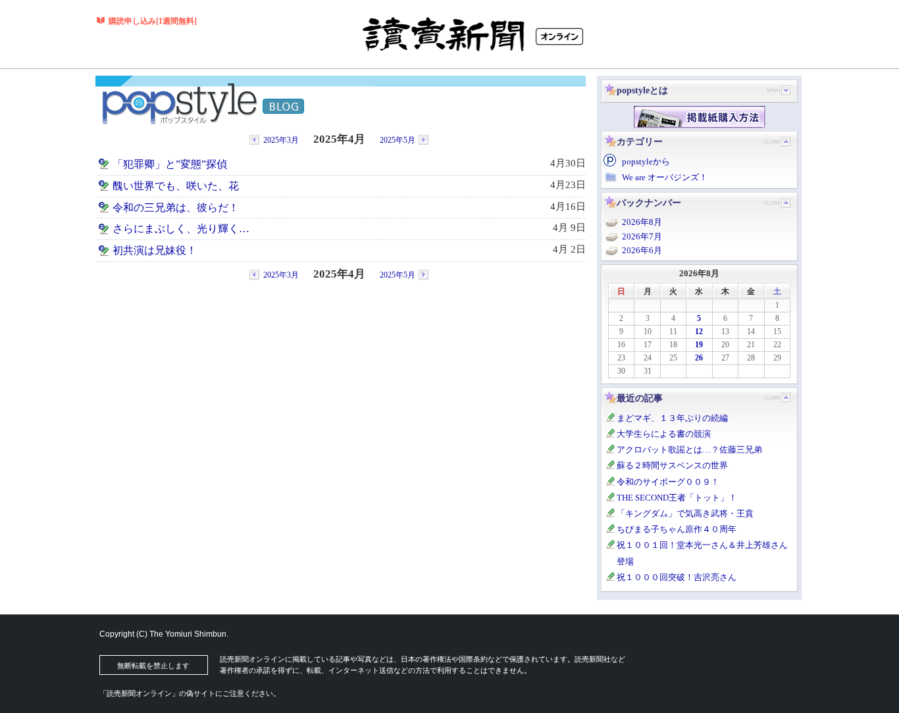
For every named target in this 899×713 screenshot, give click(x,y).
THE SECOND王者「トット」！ (677, 498)
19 (699, 344)
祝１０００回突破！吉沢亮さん (676, 577)
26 (699, 357)
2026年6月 (642, 250)
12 (699, 331)
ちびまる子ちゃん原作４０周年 (676, 529)
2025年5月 (397, 140)
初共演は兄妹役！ (155, 251)
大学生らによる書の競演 (664, 434)
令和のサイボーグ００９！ (668, 482)
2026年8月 (642, 222)
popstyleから (646, 161)
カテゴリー (640, 141)
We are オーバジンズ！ (664, 177)
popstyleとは (642, 90)
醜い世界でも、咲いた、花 (176, 186)
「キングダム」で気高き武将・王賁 (685, 513)
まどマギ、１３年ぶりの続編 (672, 418)
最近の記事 (640, 398)
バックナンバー (649, 202)
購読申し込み (153, 21)
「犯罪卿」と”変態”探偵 (170, 164)
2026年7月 (642, 236)
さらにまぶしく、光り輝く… (181, 229)
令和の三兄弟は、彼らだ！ (176, 208)
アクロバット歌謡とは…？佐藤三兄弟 (689, 450)
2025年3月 (281, 140)
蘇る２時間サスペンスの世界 (672, 465)
